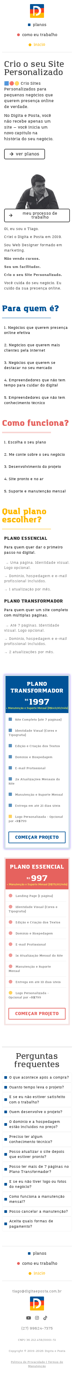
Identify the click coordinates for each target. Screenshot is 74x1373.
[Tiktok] (45, 1318)
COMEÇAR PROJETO (37, 1013)
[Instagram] (37, 1318)
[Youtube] (28, 1318)
